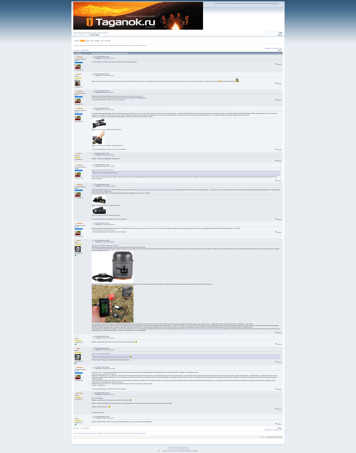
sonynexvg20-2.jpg (97, 145)
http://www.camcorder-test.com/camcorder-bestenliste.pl (129, 96)
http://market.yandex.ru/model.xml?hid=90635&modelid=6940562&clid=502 (154, 189)
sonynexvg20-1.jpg (97, 129)
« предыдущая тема (268, 48)
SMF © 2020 (177, 447)
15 (81, 50)
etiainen (78, 153)
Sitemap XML (178, 448)
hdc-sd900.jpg (96, 215)
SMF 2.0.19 (171, 447)
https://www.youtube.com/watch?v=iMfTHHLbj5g (104, 374)
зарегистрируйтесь (103, 32)
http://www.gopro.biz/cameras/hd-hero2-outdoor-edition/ (149, 228)
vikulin (78, 240)
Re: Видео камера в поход (102, 56)
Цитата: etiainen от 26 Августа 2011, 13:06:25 (102, 169)
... (80, 50)
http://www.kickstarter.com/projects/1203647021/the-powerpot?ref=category (203, 328)
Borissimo (79, 393)
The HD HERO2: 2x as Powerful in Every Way (103, 230)
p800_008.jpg (96, 205)
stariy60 (78, 74)
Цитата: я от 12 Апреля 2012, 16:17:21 (101, 353)
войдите (94, 32)
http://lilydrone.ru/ (101, 385)
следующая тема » (278, 48)
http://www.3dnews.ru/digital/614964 (102, 191)
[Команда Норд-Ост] (75, 344)
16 (82, 50)
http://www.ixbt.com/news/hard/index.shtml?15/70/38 (105, 245)
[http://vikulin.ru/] (75, 255)
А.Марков (79, 57)
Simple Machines (184, 447)
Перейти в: (262, 437)
